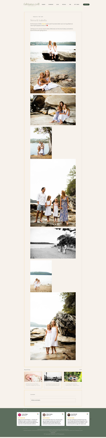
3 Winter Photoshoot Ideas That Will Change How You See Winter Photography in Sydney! (33, 384)
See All (80, 369)
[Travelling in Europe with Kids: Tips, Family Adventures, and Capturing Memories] (53, 377)
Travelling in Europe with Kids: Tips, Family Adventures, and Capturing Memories (53, 384)
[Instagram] (24, 410)
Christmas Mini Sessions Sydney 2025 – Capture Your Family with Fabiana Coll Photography (72, 384)
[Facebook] (26, 410)
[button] (64, 4)
